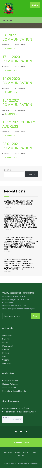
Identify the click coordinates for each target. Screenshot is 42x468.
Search (7, 170)
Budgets (5, 353)
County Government (10, 380)
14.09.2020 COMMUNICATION (17, 81)
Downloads (7, 363)
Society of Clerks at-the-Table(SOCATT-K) (19, 412)
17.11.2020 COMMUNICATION (17, 59)
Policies (5, 349)
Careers (5, 360)
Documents (7, 335)
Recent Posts (14, 191)
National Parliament (10, 384)
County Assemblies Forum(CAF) (15, 408)
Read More (11, 48)
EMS (4, 356)
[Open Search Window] (38, 20)
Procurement (7, 346)
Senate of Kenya (9, 387)
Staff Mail (6, 339)
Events (25, 452)
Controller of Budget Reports (14, 391)
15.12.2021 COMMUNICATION (17, 102)
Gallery (17, 452)
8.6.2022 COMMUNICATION (17, 37)
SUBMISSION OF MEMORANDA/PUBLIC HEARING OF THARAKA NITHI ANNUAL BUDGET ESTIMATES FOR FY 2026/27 (18, 203)
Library (5, 342)
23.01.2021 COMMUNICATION (17, 146)
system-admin (20, 45)
